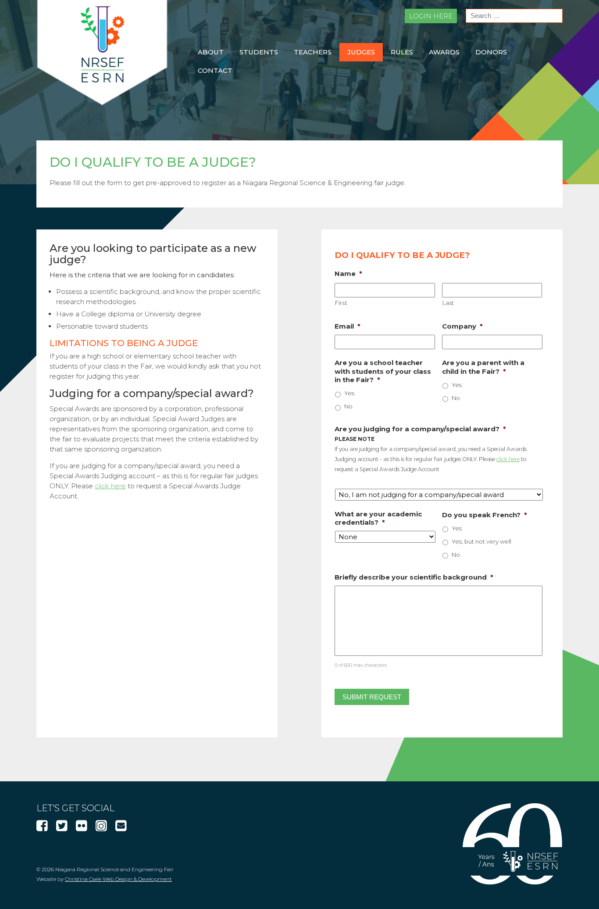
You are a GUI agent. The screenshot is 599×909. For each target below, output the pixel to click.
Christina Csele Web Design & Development (118, 879)
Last (448, 303)
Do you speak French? (484, 515)
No (348, 406)
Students (258, 52)
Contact (215, 70)
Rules (402, 52)
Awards (444, 52)
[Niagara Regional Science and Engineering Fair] (102, 103)
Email (347, 326)
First (341, 303)
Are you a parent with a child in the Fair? (483, 367)
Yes (349, 393)
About (211, 52)
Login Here (431, 16)
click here (110, 486)
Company (462, 326)
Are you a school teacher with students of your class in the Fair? (383, 371)
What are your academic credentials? (378, 518)
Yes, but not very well (481, 541)
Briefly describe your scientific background (414, 577)
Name (348, 273)
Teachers (313, 52)
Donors (491, 52)
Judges (361, 52)
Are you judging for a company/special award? (420, 429)
